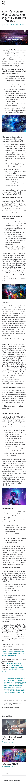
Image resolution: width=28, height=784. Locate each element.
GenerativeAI (7, 687)
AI (4, 678)
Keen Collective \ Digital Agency (12, 780)
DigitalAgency (8, 685)
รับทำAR (19, 692)
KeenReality (7, 689)
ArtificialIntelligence (17, 680)
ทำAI (6, 692)
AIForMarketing (18, 678)
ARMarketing (7, 680)
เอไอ (23, 692)
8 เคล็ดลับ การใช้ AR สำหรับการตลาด (13, 651)
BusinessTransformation (11, 683)
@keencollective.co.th (16, 667)
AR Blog (21, 24)
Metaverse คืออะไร (10, 764)
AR (25, 678)
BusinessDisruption (19, 682)
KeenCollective (16, 687)
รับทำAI (14, 692)
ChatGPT (20, 683)
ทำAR (10, 692)
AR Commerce (5, 777)
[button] (25, 3)
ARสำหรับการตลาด (9, 682)
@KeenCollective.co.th (16, 665)
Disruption (16, 685)
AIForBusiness (10, 678)
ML (23, 689)
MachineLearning (16, 689)
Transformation (8, 690)
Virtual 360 (5, 773)
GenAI (21, 685)
